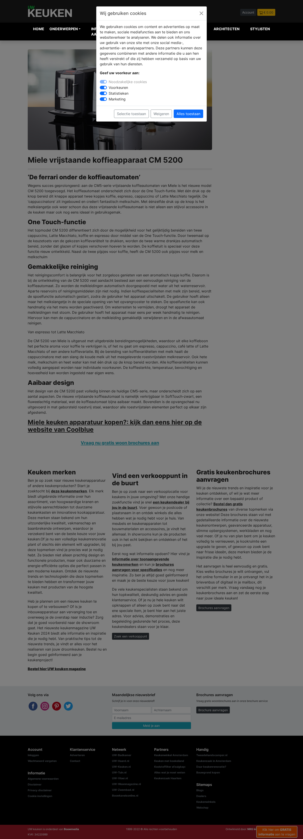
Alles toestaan (188, 114)
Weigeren (161, 114)
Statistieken (118, 93)
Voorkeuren (118, 87)
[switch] (103, 87)
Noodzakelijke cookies (128, 82)
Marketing (117, 99)
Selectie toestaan (131, 114)
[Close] (201, 13)
